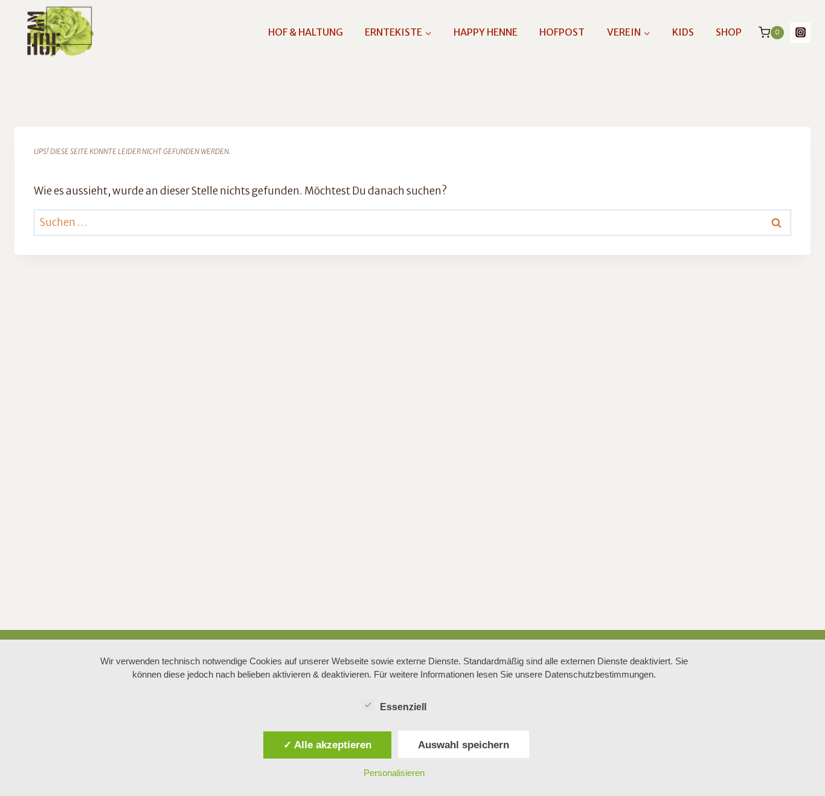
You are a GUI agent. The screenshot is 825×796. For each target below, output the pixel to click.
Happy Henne (486, 32)
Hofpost (562, 32)
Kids (683, 32)
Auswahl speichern (463, 744)
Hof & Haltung (305, 32)
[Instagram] (800, 32)
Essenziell (403, 707)
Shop (729, 32)
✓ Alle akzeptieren (327, 744)
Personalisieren (394, 773)
